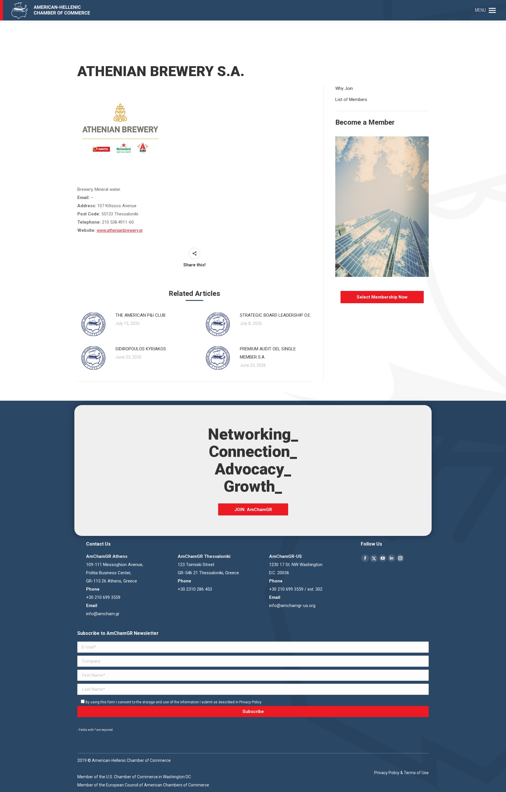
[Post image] (93, 324)
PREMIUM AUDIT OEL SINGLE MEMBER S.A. (268, 353)
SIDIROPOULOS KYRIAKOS (140, 349)
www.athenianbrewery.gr (120, 230)
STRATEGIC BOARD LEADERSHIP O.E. (275, 315)
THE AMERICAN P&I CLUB (140, 315)
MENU (480, 10)
